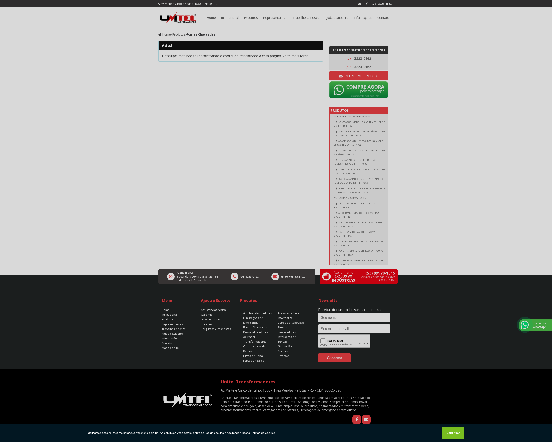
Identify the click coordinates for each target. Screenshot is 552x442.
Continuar (453, 432)
